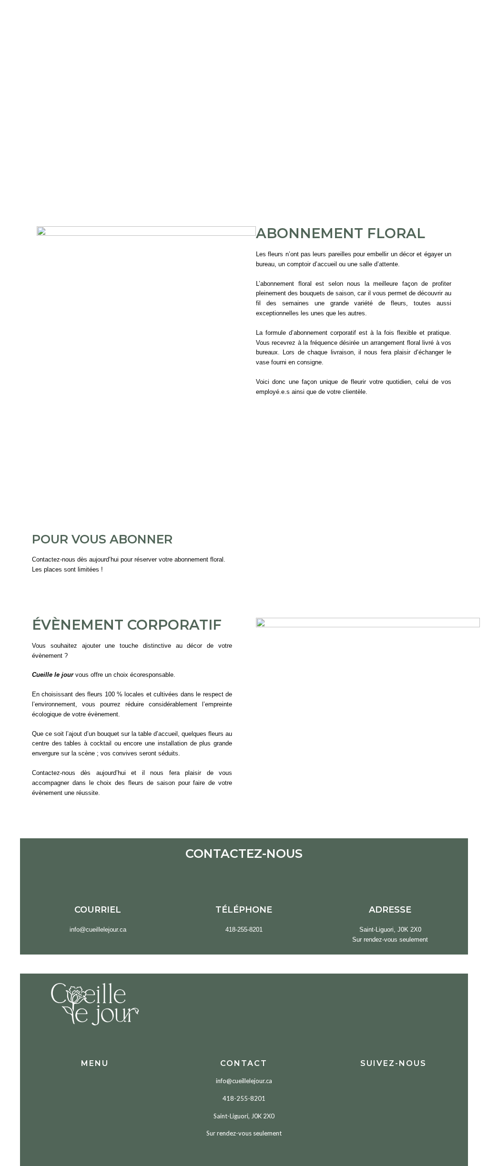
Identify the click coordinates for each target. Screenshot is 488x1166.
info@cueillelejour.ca (244, 1081)
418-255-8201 (244, 1098)
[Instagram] (408, 1089)
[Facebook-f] (378, 1089)
